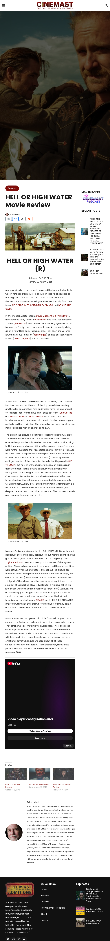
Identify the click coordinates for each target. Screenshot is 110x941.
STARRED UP (61, 315)
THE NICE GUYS (35, 416)
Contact (45, 920)
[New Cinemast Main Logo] (55, 5)
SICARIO (40, 600)
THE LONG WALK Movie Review (93, 922)
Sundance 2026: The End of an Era (94, 910)
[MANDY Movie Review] (39, 774)
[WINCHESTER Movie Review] (63, 774)
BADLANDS (47, 305)
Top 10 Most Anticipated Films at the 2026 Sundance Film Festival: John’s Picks (94, 894)
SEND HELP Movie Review (96, 272)
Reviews (45, 895)
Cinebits (45, 901)
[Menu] (3, 5)
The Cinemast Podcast (53, 907)
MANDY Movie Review (39, 784)
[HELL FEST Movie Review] (16, 774)
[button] (106, 5)
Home (44, 889)
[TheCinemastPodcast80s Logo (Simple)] (93, 198)
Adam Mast (15, 214)
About (44, 914)
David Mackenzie (45, 315)
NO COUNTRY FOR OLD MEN (26, 305)
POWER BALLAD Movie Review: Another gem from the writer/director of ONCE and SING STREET (97, 256)
